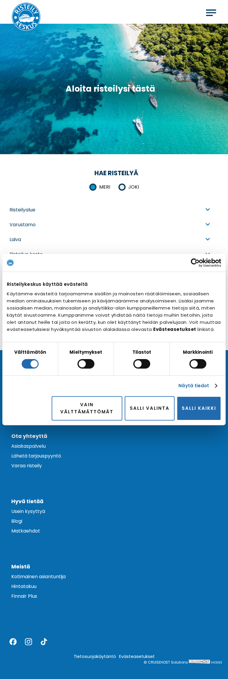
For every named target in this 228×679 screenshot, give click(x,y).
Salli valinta (150, 408)
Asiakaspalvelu (28, 446)
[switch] (85, 364)
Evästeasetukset (137, 656)
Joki (133, 187)
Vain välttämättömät (86, 408)
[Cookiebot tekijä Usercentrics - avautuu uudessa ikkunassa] (195, 262)
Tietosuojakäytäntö (95, 656)
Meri (104, 187)
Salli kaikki (199, 408)
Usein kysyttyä (28, 511)
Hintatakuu (24, 586)
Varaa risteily (26, 465)
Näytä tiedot (193, 385)
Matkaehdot (25, 530)
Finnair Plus (24, 596)
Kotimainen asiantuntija (38, 576)
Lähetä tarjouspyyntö (36, 455)
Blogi (16, 521)
